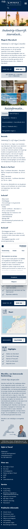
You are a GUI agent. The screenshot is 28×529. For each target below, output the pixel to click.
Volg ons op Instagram (9, 518)
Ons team (6, 469)
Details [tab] (14, 250)
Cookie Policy (6, 490)
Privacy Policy (6, 488)
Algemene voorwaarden (9, 496)
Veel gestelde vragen (8, 522)
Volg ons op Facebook (9, 516)
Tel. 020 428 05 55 (6, 457)
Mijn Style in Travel (8, 498)
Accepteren (14, 277)
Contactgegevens (7, 471)
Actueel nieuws (7, 512)
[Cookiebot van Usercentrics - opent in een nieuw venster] (19, 246)
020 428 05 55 (14, 2)
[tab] (4, 114)
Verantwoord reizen (8, 514)
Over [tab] (23, 250)
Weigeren (14, 281)
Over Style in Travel (8, 467)
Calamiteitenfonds (8, 479)
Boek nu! (19, 69)
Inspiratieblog (7, 520)
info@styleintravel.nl (6, 455)
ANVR (4, 475)
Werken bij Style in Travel (10, 473)
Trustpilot (14, 9)
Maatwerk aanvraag (8, 500)
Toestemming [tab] (5, 250)
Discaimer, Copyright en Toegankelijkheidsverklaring (10, 493)
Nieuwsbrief (6, 503)
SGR (4, 477)
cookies (22, 258)
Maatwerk (18, 340)
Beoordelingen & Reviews (10, 524)
